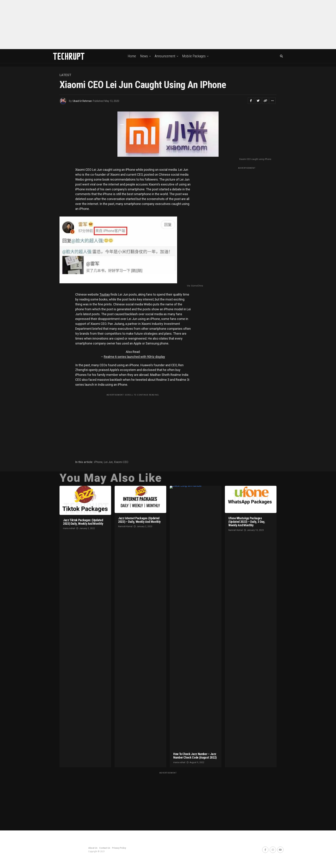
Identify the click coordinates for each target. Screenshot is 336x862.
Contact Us (104, 848)
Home (132, 56)
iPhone (98, 462)
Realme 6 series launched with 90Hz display (134, 357)
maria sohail (69, 528)
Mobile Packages (194, 56)
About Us (92, 848)
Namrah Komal (125, 526)
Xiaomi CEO (121, 462)
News (144, 56)
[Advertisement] (168, 24)
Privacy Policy (119, 848)
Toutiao (104, 294)
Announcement (165, 56)
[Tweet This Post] (258, 100)
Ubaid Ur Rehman (82, 101)
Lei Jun (108, 462)
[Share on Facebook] (251, 100)
